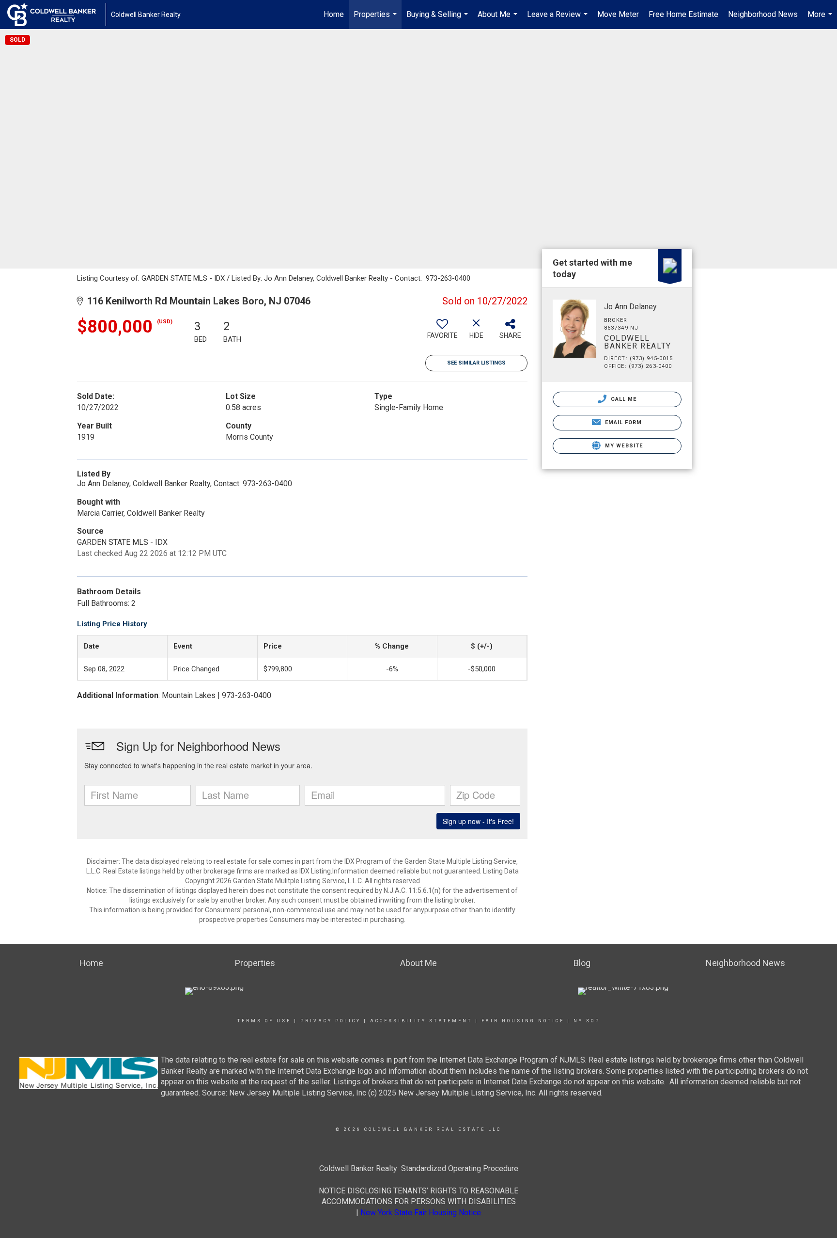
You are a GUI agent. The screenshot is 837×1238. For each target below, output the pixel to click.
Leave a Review (558, 19)
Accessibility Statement (421, 1020)
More (821, 19)
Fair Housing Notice (522, 1020)
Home (334, 14)
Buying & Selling (438, 19)
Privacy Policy (330, 1020)
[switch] (442, 332)
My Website (623, 446)
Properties (376, 19)
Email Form (622, 422)
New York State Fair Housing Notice (420, 1212)
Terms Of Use (264, 1020)
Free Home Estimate (683, 14)
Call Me (623, 399)
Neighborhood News (763, 14)
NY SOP (587, 1020)
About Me (499, 19)
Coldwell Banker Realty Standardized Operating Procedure (418, 1168)
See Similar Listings (476, 363)
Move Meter (618, 14)
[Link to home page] (56, 14)
